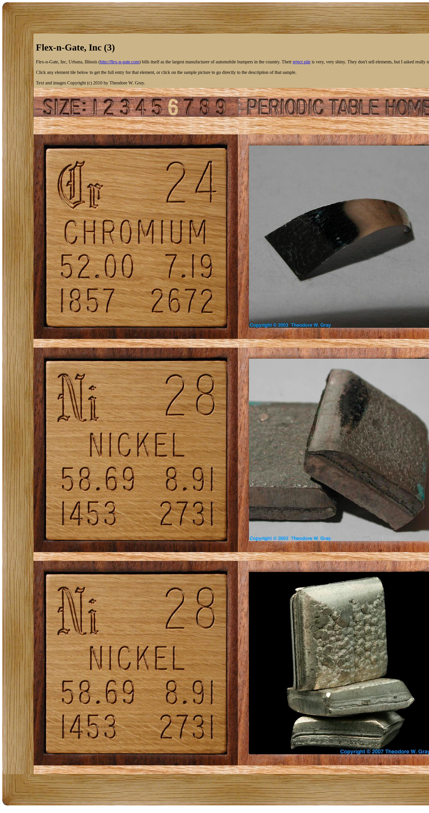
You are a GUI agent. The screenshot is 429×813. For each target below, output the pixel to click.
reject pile (302, 61)
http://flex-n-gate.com (119, 61)
